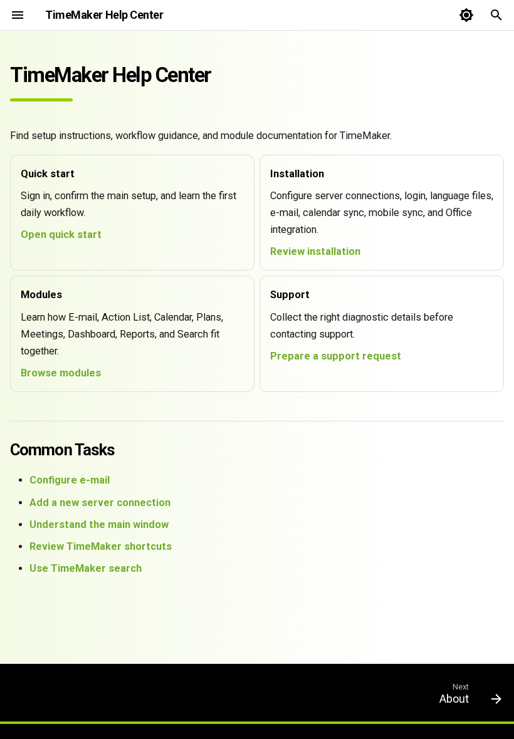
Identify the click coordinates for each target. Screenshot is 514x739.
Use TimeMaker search (85, 568)
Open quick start (61, 234)
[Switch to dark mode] (466, 15)
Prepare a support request (335, 356)
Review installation (315, 251)
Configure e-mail (69, 480)
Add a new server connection (99, 503)
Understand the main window (99, 524)
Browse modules (61, 373)
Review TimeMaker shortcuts (100, 546)
